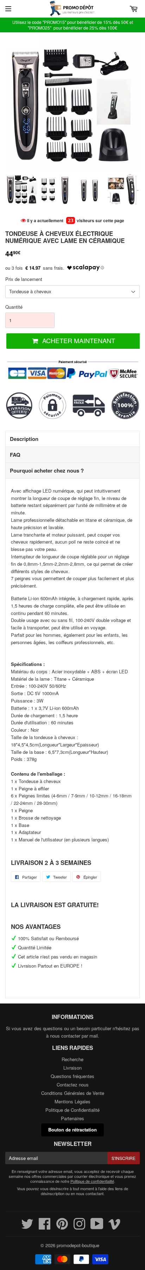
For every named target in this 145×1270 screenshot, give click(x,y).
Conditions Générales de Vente (72, 1093)
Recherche (72, 1059)
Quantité (14, 306)
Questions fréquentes (72, 1076)
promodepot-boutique (78, 1245)
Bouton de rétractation (72, 1129)
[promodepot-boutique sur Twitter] (27, 1227)
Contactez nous (73, 1084)
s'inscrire (123, 1158)
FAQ (15, 454)
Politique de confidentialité (92, 1181)
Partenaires (72, 1118)
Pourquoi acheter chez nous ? (47, 470)
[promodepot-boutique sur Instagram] (79, 1227)
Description (24, 439)
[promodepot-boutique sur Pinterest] (62, 1227)
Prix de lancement (23, 279)
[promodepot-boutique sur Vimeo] (114, 1227)
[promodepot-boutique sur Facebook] (44, 1227)
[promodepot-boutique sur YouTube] (96, 1227)
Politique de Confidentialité (72, 1110)
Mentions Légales (72, 1101)
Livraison (72, 1067)
